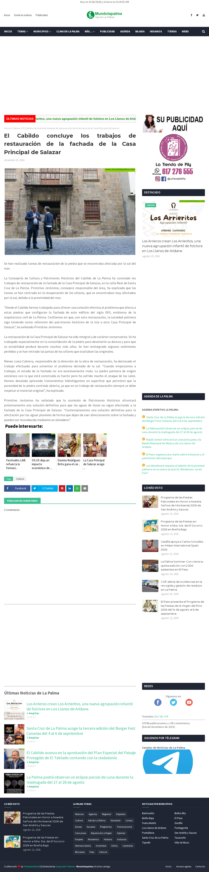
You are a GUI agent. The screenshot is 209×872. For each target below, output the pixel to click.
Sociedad (115, 820)
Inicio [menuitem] (8, 31)
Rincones (79, 851)
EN (156, 716)
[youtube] (203, 15)
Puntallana (148, 833)
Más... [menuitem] (88, 31)
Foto (92, 851)
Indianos (121, 839)
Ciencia (103, 851)
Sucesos (91, 826)
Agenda (93, 814)
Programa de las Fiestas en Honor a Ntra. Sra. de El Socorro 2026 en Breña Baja (181, 525)
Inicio (7, 15)
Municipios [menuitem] (41, 31)
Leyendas (128, 845)
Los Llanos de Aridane (154, 828)
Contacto (200, 866)
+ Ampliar (33, 713)
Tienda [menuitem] (172, 31)
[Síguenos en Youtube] (189, 705)
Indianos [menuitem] (156, 31)
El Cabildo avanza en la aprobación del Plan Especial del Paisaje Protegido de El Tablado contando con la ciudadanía (81, 755)
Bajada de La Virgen (101, 833)
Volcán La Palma (97, 820)
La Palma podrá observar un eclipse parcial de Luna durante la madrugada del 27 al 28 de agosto (80, 779)
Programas (106, 826)
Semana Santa (83, 845)
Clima (114, 845)
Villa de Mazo (182, 842)
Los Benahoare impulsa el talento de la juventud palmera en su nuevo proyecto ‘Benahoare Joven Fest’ (173, 469)
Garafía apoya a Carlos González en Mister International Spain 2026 (182, 545)
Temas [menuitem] (21, 31)
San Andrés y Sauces (186, 833)
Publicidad (42, 15)
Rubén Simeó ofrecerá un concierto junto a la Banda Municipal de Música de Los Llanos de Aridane (171, 443)
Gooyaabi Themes (65, 866)
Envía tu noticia (23, 15)
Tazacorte (180, 837)
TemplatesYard (31, 866)
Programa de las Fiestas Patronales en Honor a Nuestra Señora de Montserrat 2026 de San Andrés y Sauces (181, 503)
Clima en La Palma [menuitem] (67, 31)
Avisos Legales (183, 866)
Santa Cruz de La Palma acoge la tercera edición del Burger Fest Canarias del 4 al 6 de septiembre (81, 731)
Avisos (78, 826)
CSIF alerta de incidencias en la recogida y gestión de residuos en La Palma (181, 585)
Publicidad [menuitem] (107, 31)
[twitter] (197, 15)
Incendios (101, 845)
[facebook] (191, 15)
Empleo (79, 839)
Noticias (79, 814)
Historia (108, 839)
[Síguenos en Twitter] (173, 705)
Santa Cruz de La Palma (155, 837)
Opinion (121, 833)
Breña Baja (148, 818)
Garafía (178, 823)
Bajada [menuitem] (140, 31)
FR (166, 716)
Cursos (129, 820)
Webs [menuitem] (185, 31)
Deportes (120, 814)
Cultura (16, 128)
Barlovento (148, 813)
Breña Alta (180, 813)
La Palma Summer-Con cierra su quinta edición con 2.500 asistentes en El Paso (182, 565)
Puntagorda (181, 828)
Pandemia (93, 839)
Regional (106, 814)
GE (161, 716)
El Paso (179, 818)
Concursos (80, 833)
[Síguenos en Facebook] (157, 705)
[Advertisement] (104, 80)
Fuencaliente (149, 823)
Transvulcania (124, 826)
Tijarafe (146, 842)
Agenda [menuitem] (125, 31)
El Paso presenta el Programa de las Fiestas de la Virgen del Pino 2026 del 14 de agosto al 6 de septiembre (182, 607)
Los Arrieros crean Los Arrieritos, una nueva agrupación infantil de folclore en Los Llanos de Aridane (80, 706)
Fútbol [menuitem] (12, 41)
